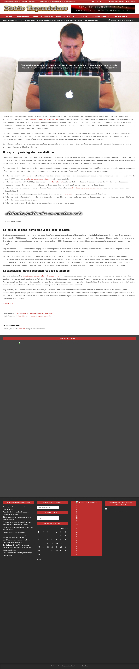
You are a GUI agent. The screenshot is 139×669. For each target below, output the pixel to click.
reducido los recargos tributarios (38, 179)
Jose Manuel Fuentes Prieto (89, 68)
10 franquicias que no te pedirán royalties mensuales (33, 316)
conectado (22, 329)
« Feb (39, 559)
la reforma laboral (56, 182)
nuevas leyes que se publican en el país (43, 119)
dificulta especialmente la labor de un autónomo (40, 276)
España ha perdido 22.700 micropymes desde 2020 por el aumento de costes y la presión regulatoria (17, 547)
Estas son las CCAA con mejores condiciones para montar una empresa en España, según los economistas (17, 534)
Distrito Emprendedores (87, 502)
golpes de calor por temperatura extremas (86, 188)
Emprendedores (54, 68)
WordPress (85, 666)
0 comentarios (111, 68)
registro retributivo (69, 194)
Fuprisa (75, 68)
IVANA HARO (8, 303)
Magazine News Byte (68, 666)
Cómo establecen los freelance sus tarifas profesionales (34, 313)
